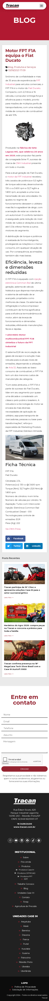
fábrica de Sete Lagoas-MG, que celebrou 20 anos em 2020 (24, 152)
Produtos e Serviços (25, 67)
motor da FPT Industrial (19, 176)
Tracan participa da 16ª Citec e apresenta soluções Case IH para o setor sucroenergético (22, 590)
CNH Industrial (23, 163)
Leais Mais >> (9, 597)
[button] (41, 6)
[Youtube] (16, 840)
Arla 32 (12, 367)
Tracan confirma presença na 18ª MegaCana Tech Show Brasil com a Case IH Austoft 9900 (22, 666)
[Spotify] (38, 840)
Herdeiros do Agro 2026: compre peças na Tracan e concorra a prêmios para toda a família (24, 628)
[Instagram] (10, 840)
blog (10, 67)
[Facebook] (27, 840)
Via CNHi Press (13, 529)
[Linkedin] (21, 840)
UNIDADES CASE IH (25, 916)
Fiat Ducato (34, 88)
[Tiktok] (33, 840)
